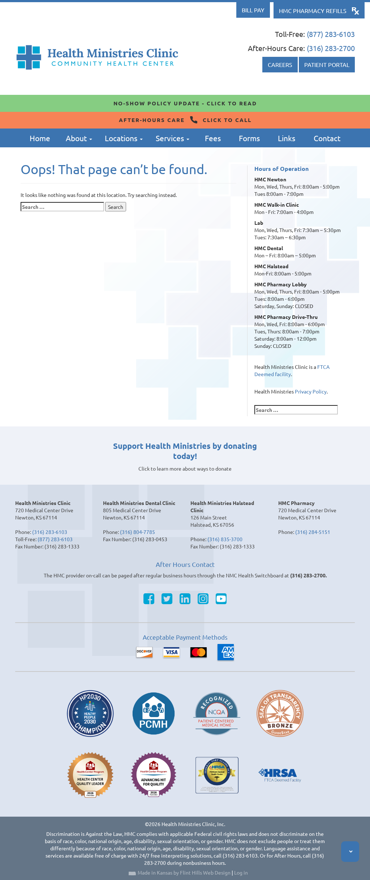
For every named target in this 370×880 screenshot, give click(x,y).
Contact (327, 138)
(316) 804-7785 (137, 532)
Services (171, 138)
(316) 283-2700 (331, 47)
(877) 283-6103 (331, 33)
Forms (249, 138)
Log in (241, 872)
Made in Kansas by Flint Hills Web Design (184, 872)
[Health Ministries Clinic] (97, 57)
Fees (213, 138)
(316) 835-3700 (224, 539)
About (77, 138)
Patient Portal (326, 64)
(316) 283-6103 (49, 532)
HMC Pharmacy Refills (313, 10)
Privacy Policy (311, 391)
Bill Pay (253, 9)
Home (40, 138)
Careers (280, 64)
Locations (122, 138)
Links (286, 138)
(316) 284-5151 (312, 532)
